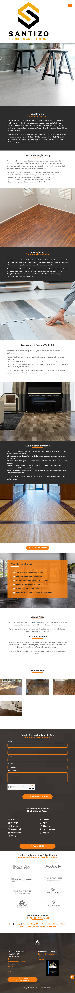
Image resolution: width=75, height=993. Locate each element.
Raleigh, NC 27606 (14, 954)
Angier (46, 833)
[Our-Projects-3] (64, 694)
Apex (45, 823)
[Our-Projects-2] (37, 694)
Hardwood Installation (46, 954)
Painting (41, 956)
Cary (13, 819)
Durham (14, 826)
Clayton (46, 826)
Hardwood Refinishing (46, 951)
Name (10, 742)
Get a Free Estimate (37, 547)
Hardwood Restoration (16, 961)
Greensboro (16, 836)
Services (10, 763)
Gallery (10, 966)
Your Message (12, 770)
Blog (9, 971)
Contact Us (12, 969)
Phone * (10, 756)
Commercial (12, 964)
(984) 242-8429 (39, 847)
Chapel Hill (16, 829)
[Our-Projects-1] (11, 694)
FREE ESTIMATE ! (38, 845)
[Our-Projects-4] (11, 716)
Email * (10, 749)
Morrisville (16, 833)
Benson (46, 819)
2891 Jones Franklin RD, (17, 951)
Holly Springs (49, 829)
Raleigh (14, 823)
